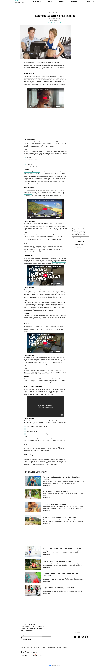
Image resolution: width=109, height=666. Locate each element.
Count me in (81, 241)
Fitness (50, 1)
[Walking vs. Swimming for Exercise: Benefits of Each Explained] (33, 481)
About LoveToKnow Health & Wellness (30, 647)
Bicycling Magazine (58, 176)
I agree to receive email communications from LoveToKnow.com (78, 246)
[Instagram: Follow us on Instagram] (86, 637)
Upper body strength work (59, 261)
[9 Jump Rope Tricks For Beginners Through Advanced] (33, 551)
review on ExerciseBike (31, 315)
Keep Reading (46, 485)
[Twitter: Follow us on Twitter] (79, 637)
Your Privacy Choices (56, 665)
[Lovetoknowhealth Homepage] (19, 1)
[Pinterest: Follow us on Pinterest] (83, 637)
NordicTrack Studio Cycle (30, 258)
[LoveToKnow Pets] (37, 654)
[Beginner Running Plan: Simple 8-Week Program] (33, 590)
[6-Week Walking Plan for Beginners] (33, 494)
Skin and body (74, 1)
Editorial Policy (51, 647)
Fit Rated (49, 380)
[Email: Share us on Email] (57, 22)
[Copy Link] (60, 22)
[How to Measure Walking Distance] (33, 507)
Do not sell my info (68, 660)
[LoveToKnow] (25, 654)
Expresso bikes (28, 190)
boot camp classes (39, 294)
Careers (59, 647)
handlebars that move (55, 226)
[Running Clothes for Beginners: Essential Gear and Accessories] (33, 577)
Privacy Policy (76, 660)
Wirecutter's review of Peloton (32, 172)
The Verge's (40, 181)
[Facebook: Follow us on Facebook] (75, 637)
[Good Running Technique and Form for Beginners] (33, 520)
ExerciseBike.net (34, 448)
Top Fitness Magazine (29, 246)
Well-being (87, 1)
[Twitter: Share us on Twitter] (51, 22)
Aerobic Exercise (56, 12)
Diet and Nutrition (37, 1)
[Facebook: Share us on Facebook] (48, 22)
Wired (61, 317)
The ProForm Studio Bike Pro (31, 389)
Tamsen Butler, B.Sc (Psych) (55, 18)
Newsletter (43, 647)
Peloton (26, 76)
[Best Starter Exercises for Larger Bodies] (33, 564)
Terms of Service (83, 660)
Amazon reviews (28, 249)
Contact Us (65, 647)
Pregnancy (61, 1)
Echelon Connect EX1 (41, 326)
